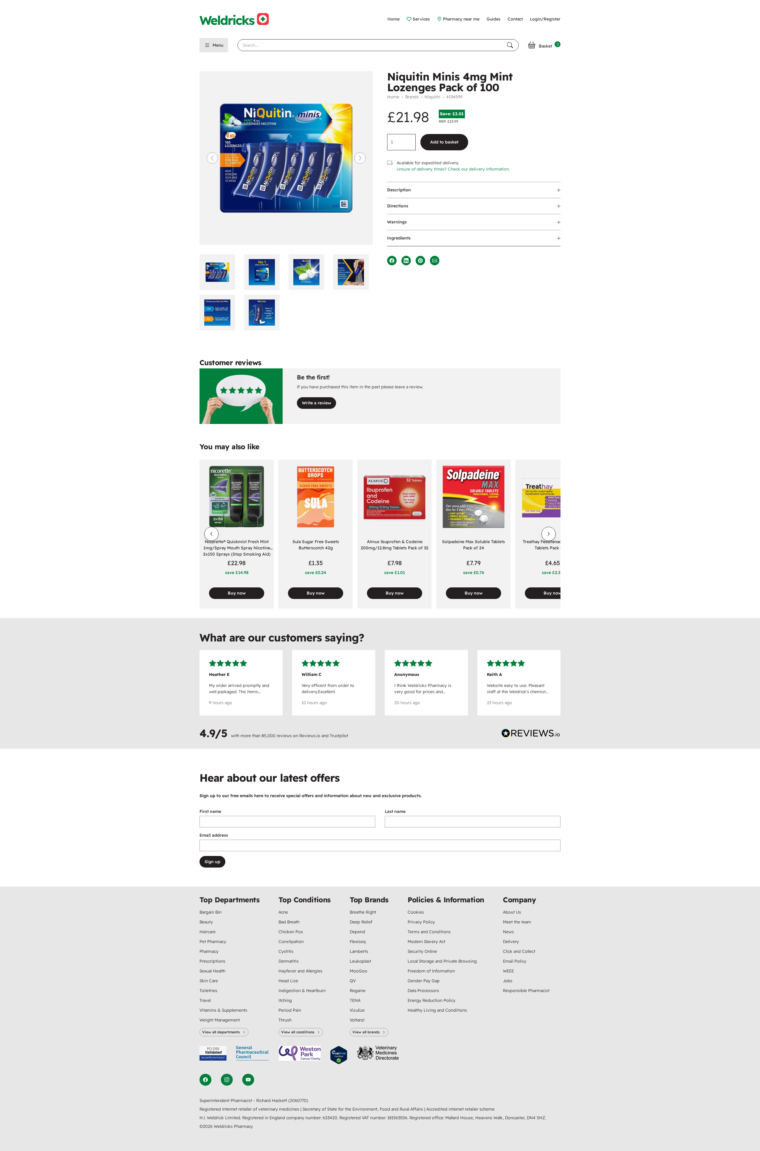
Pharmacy (209, 951)
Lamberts (359, 951)
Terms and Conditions (429, 931)
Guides (494, 19)
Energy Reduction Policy (431, 1000)
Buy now (237, 593)
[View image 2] (264, 272)
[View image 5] (219, 312)
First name (210, 811)
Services (421, 19)
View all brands (366, 1032)
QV (353, 980)
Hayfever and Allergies (300, 971)
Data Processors (423, 990)
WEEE (508, 971)
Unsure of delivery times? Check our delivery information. (453, 169)
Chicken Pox (290, 931)
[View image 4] (353, 272)
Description (399, 190)
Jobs (507, 980)
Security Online (422, 951)
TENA (355, 1000)
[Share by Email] (434, 260)
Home (393, 19)
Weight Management (220, 1020)
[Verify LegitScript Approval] (338, 1055)
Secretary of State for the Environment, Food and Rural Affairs (363, 1109)
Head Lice (288, 980)
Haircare (208, 931)
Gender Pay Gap (424, 980)
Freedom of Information (431, 971)
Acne (283, 912)
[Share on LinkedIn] (406, 260)
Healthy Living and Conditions (437, 1010)
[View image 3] (308, 272)
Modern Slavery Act (426, 941)
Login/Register (545, 19)
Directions (397, 206)
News (508, 931)
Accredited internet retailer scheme (460, 1109)
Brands (412, 97)
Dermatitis (288, 961)
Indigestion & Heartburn (302, 990)
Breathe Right (363, 912)
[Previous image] (212, 158)
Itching (285, 1000)
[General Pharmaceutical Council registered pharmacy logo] (252, 1055)
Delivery (511, 941)
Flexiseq (358, 941)
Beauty (206, 922)
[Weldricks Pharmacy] (239, 19)
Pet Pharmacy (213, 941)
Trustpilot (339, 735)
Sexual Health (212, 971)
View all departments (221, 1032)
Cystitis (285, 951)
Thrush (285, 1020)
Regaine (357, 990)
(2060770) (298, 1100)
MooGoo (358, 971)
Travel (205, 1000)
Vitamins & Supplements (223, 1010)
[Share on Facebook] (392, 260)
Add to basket (444, 142)
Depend (357, 931)
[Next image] (360, 158)
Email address (214, 835)
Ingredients (399, 238)
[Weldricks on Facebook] (205, 1080)
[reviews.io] (530, 734)
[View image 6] (264, 312)
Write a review (316, 403)
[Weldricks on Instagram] (227, 1080)
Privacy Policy (421, 922)
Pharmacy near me (461, 19)
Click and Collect (519, 951)
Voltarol (357, 1020)
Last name (395, 811)
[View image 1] (219, 272)
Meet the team (517, 922)
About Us (512, 912)
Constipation (291, 941)
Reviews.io (309, 735)
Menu (218, 45)
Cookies (416, 912)
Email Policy (514, 961)
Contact (515, 19)
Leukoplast (360, 961)
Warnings (397, 222)
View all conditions (297, 1032)
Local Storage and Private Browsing (442, 961)
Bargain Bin (210, 912)
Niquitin (432, 97)
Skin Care (209, 980)
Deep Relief (361, 922)
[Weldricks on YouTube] (248, 1080)
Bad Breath (289, 922)
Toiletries (208, 990)
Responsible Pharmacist (526, 990)
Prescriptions (212, 961)
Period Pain (289, 1010)
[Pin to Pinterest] (420, 260)
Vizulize (357, 1010)
